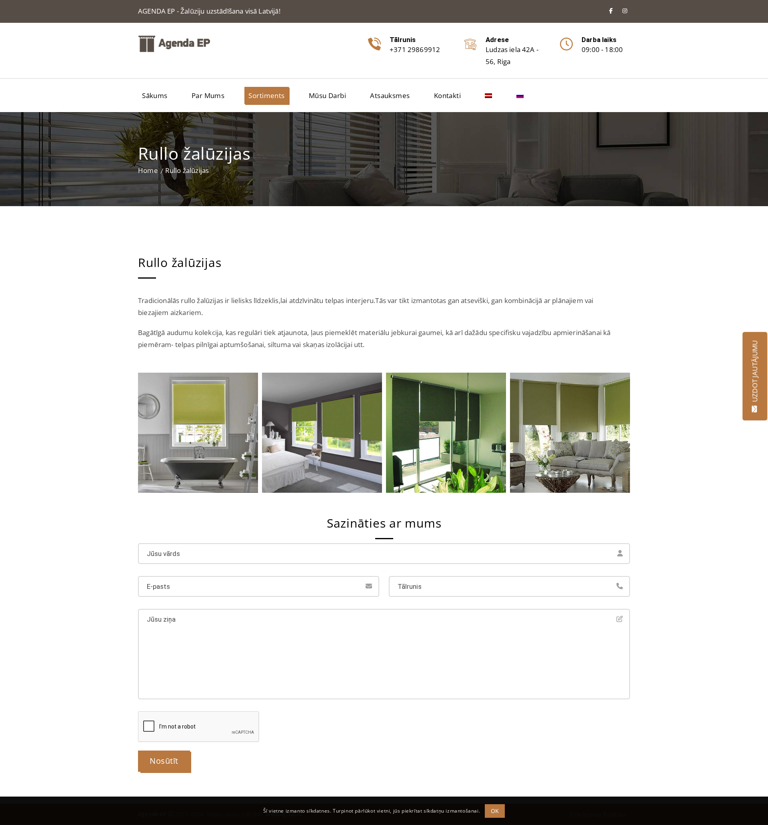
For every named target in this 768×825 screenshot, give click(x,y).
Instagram (625, 10)
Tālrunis (403, 40)
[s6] (570, 433)
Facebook (611, 10)
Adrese (497, 40)
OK (495, 810)
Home (148, 170)
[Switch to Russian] (520, 95)
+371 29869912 (415, 49)
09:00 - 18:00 (602, 49)
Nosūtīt (164, 760)
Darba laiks (599, 40)
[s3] (446, 433)
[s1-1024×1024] (198, 433)
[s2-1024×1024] (322, 433)
